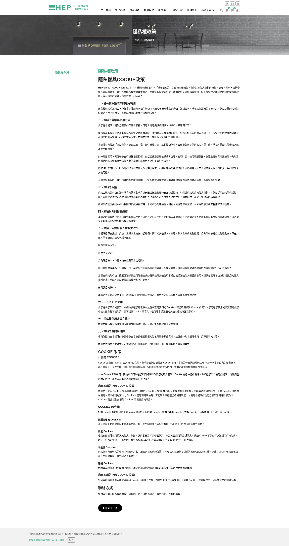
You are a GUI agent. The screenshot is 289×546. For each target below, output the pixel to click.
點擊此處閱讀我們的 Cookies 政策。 (48, 540)
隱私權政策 (62, 72)
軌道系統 (149, 10)
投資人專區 (208, 10)
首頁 (137, 39)
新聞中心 (163, 10)
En (232, 3)
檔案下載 (178, 10)
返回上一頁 (111, 508)
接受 (71, 540)
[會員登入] (237, 7)
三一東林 (106, 10)
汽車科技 (135, 10)
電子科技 (120, 10)
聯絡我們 (192, 10)
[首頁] (71, 7)
